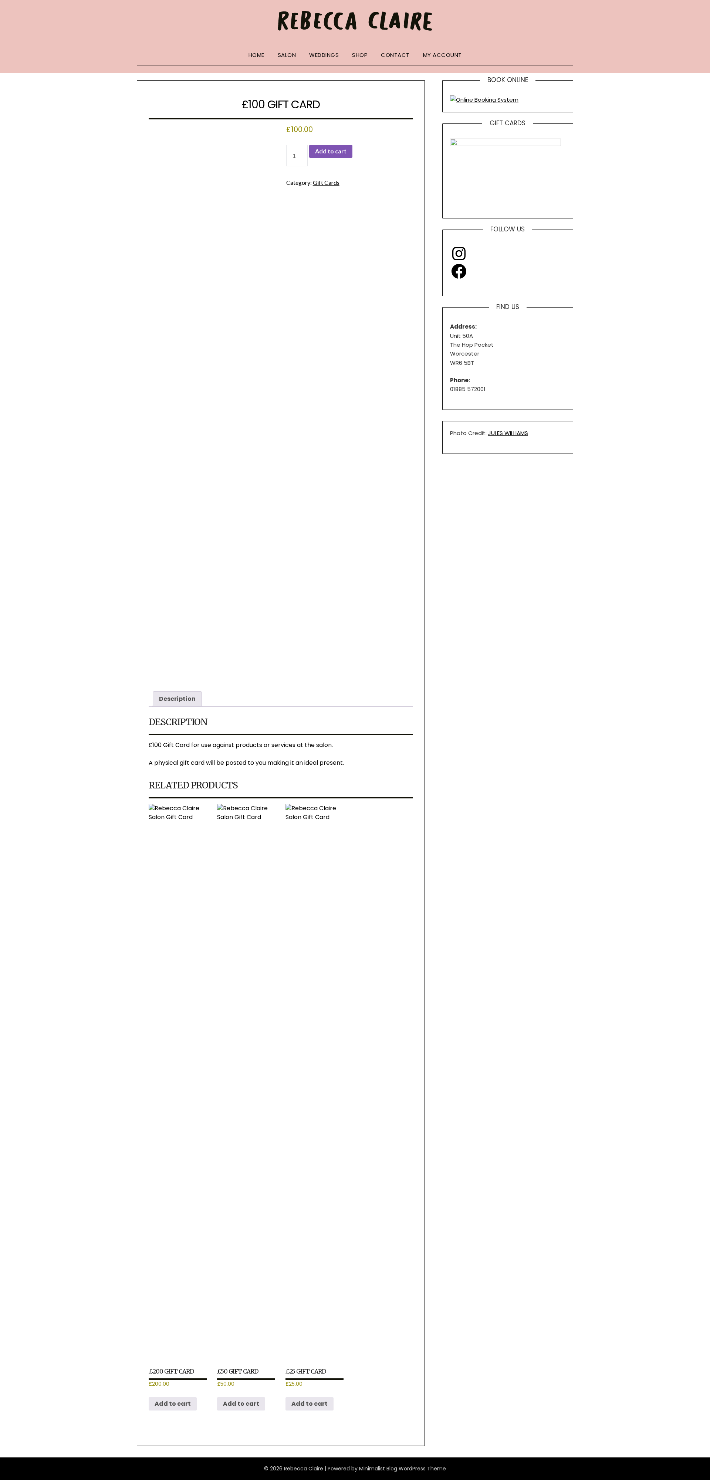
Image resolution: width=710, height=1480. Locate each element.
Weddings (324, 55)
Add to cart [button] (173, 1403)
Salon (287, 55)
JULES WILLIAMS (508, 433)
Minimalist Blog (378, 1468)
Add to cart (330, 151)
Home (256, 55)
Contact (395, 55)
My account (442, 55)
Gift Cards (326, 182)
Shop (360, 55)
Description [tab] (177, 699)
